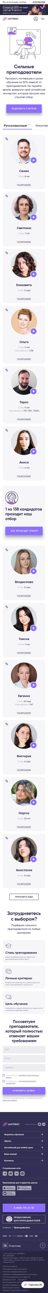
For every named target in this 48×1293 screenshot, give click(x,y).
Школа (7, 1141)
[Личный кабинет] (36, 19)
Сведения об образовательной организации (20, 1274)
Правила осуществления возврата (16, 1290)
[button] (43, 19)
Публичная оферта (10, 1266)
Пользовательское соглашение (15, 1269)
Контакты (9, 1161)
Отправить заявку (23, 1091)
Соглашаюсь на (22, 1076)
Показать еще (24, 897)
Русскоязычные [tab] (17, 125)
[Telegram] (43, 1124)
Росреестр (22, 1279)
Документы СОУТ (9, 1279)
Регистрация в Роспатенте (13, 1282)
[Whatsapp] (39, 1124)
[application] (34, 160)
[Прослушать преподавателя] (32, 160)
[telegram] (5, 1173)
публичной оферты (10, 1100)
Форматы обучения (14, 1134)
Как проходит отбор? (24, 531)
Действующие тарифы (11, 1287)
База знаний (10, 1154)
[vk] (16, 1173)
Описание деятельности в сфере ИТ (16, 1277)
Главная (7, 1228)
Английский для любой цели (18, 1148)
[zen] (22, 1173)
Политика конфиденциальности (15, 1271)
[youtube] (11, 1173)
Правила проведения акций (13, 1285)
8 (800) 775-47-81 (24, 1208)
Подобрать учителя (24, 109)
